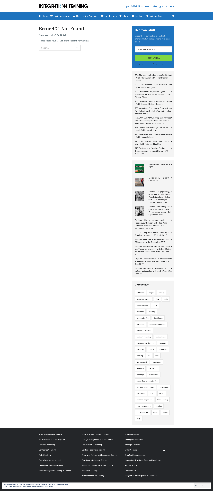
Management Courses (134, 439)
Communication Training (92, 444)
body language (142, 305)
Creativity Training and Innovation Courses (99, 455)
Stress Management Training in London (55, 470)
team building (162, 400)
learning (140, 356)
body (166, 299)
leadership (163, 349)
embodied (140, 324)
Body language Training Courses (95, 434)
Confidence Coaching (47, 450)
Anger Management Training (50, 434)
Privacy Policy (131, 465)
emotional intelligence (145, 343)
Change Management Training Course (97, 439)
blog (157, 299)
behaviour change (144, 299)
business (140, 312)
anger (151, 293)
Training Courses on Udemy (136, 455)
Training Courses (62, 16)
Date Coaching (45, 455)
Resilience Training (90, 470)
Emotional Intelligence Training (95, 460)
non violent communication (147, 381)
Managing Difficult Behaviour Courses (98, 465)
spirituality (141, 393)
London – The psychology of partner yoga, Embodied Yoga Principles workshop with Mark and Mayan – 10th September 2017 (160, 196)
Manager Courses (132, 444)
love (157, 356)
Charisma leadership (47, 444)
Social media (164, 387)
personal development (145, 387)
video (155, 412)
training (159, 406)
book (155, 305)
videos (165, 412)
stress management (144, 400)
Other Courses (131, 450)
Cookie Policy (130, 470)
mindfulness (154, 374)
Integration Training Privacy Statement (141, 476)
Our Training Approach (87, 16)
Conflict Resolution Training (93, 450)
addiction (140, 293)
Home (45, 16)
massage (140, 368)
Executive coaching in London (51, 460)
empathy (140, 349)
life (149, 356)
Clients (126, 16)
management (142, 362)
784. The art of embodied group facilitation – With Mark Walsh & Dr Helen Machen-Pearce (153, 78)
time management (144, 406)
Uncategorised (142, 412)
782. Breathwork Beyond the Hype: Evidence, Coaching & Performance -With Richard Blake (152, 94)
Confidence (158, 318)
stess (152, 393)
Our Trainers (110, 16)
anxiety (161, 293)
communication (143, 318)
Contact (139, 16)
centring (152, 312)
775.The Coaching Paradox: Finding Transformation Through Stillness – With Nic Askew (152, 151)
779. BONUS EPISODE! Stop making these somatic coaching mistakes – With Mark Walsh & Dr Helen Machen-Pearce (153, 120)
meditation (153, 368)
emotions (162, 343)
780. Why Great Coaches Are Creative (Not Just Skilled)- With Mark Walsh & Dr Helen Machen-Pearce (153, 111)
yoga (139, 419)
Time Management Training (93, 476)
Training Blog (155, 16)
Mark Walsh (156, 362)
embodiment (161, 337)
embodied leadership (158, 324)
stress (161, 393)
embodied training (144, 337)
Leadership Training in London (51, 465)
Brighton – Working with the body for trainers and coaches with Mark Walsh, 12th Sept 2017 (153, 271)
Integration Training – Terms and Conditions (143, 460)
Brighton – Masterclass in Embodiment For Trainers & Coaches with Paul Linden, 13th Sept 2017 (153, 261)
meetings (140, 374)
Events (151, 349)
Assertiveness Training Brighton (52, 439)
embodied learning (144, 330)
